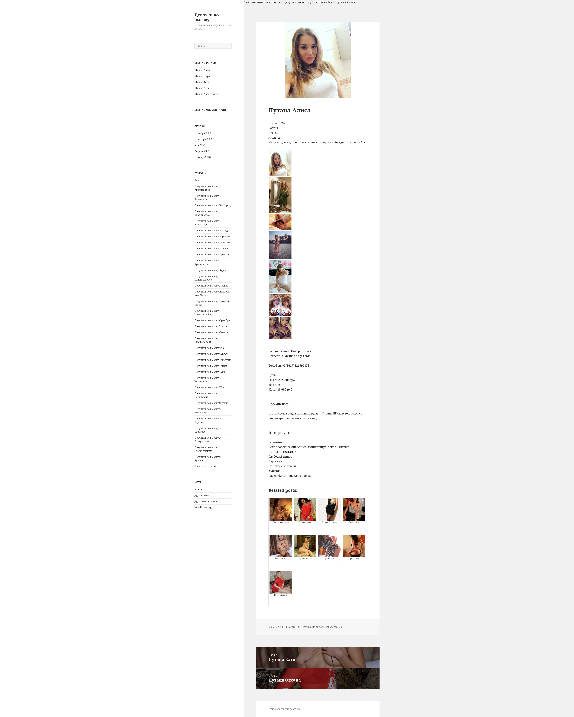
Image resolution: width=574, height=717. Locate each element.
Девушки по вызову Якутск (211, 403)
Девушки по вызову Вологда (211, 230)
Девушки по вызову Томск (210, 365)
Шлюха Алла (202, 70)
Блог (197, 180)
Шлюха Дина (202, 88)
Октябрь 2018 (202, 157)
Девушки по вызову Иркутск (212, 254)
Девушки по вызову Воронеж (212, 236)
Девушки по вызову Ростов (210, 326)
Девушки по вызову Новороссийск (307, 2)
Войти (198, 489)
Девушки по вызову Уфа (209, 387)
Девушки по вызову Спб (209, 348)
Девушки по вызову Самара (211, 332)
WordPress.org (203, 507)
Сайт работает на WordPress (285, 709)
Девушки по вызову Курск (210, 270)
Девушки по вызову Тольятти (212, 359)
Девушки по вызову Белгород (212, 205)
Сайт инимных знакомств (262, 2)
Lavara (292, 627)
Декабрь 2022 (202, 133)
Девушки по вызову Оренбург (212, 320)
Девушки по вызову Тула (209, 371)
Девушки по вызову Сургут (211, 354)
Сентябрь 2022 (203, 139)
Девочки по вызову (206, 17)
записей (201, 495)
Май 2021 (200, 145)
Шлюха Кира (202, 76)
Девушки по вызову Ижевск (211, 248)
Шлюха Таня (202, 82)
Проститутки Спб (205, 466)
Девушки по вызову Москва (211, 285)
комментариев (205, 501)
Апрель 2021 (201, 151)
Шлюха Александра (206, 94)
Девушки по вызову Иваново (212, 242)
